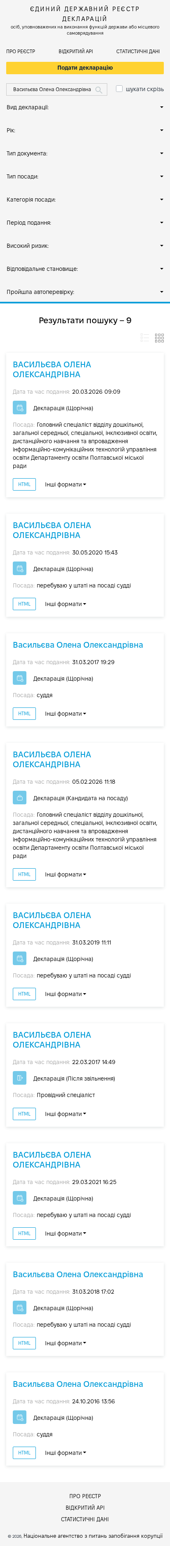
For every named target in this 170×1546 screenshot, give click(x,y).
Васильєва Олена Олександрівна (78, 644)
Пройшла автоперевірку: (40, 292)
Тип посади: (22, 176)
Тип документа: (27, 153)
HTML (24, 484)
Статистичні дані (138, 51)
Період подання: (29, 222)
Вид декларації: (28, 107)
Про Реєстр (20, 51)
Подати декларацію (85, 67)
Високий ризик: (28, 245)
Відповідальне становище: (42, 268)
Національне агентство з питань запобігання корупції (93, 1536)
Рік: (11, 130)
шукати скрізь (145, 89)
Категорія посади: (31, 199)
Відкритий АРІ (76, 51)
